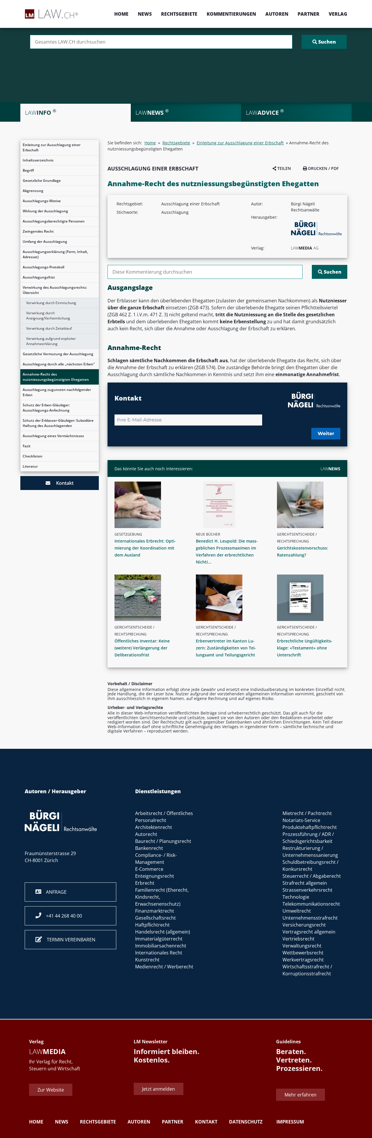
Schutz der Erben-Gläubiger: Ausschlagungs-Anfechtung (46, 408)
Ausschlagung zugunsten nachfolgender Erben (57, 392)
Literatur (30, 466)
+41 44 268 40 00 (61, 916)
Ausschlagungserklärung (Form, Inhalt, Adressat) (55, 254)
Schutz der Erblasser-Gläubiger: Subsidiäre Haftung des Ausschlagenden (58, 423)
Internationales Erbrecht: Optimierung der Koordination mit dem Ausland (145, 548)
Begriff (28, 170)
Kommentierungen (231, 14)
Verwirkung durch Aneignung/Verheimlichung (48, 315)
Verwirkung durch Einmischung (51, 302)
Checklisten (32, 456)
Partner (308, 14)
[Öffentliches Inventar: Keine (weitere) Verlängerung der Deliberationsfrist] (148, 598)
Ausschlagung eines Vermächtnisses (53, 435)
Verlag (338, 14)
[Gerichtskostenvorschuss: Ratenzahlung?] (311, 505)
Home (121, 14)
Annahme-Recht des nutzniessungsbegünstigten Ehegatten (56, 377)
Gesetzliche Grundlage (42, 180)
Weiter (326, 433)
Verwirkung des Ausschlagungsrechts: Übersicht (55, 290)
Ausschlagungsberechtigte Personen (54, 221)
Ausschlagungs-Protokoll (43, 267)
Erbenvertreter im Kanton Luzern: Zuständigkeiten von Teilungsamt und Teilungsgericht (226, 648)
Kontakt (62, 483)
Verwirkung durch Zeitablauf (49, 328)
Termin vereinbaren (68, 939)
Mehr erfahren (300, 1095)
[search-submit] (324, 42)
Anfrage (54, 892)
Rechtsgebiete (179, 14)
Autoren (276, 14)
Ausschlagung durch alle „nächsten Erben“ (59, 364)
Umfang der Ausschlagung (45, 241)
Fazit (27, 446)
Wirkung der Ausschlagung (45, 211)
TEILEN (283, 168)
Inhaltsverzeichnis (38, 160)
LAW (330, 468)
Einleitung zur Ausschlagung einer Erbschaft (52, 147)
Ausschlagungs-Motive (42, 200)
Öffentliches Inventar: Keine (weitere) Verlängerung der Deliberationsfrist (142, 648)
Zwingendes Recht (38, 231)
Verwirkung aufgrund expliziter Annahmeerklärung (51, 341)
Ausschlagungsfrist (39, 277)
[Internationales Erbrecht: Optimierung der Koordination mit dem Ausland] (148, 505)
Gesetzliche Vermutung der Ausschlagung (58, 353)
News (145, 14)
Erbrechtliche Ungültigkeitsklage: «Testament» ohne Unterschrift (304, 648)
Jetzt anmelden (158, 1089)
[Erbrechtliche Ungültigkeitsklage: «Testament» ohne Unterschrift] (311, 598)
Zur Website (50, 1090)
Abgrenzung (33, 190)
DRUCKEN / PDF (323, 168)
